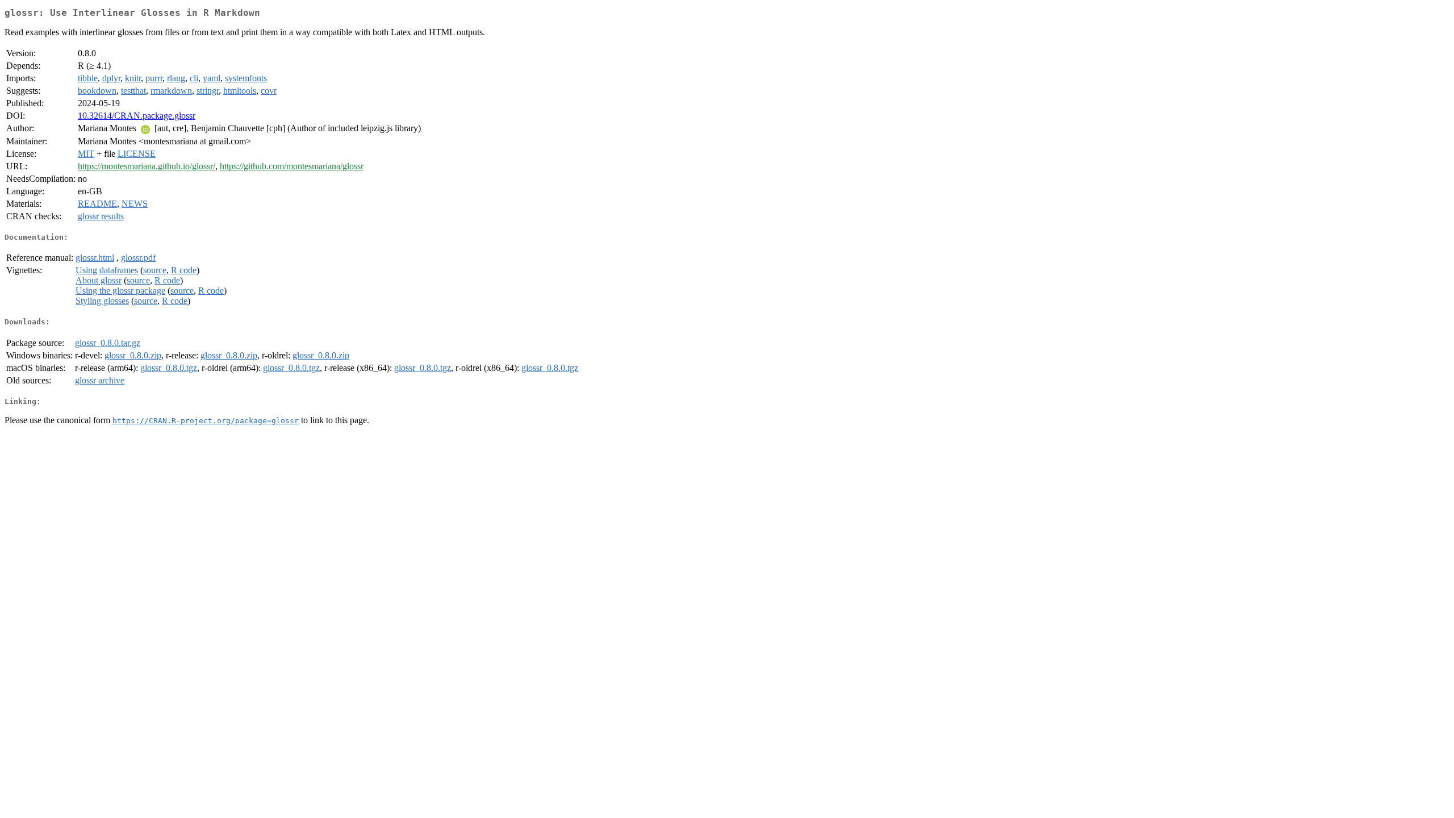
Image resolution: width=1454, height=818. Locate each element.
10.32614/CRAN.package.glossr (136, 115)
